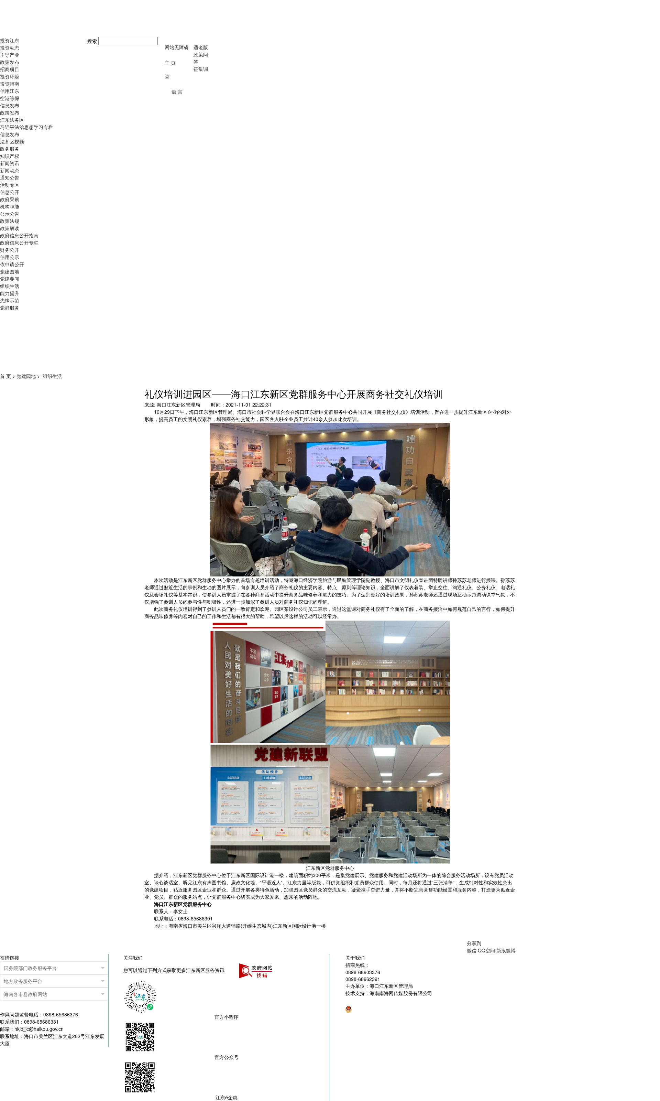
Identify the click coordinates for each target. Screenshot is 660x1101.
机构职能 (9, 206)
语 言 (177, 91)
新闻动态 (9, 170)
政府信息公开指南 (19, 235)
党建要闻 (9, 278)
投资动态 (9, 47)
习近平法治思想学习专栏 (26, 126)
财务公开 (9, 249)
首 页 (5, 376)
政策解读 (9, 228)
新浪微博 (506, 950)
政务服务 (9, 148)
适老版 (201, 47)
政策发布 (9, 61)
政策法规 (9, 220)
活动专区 (9, 184)
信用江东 (9, 90)
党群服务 (9, 307)
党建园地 (9, 271)
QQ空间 (486, 950)
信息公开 (9, 191)
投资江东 (9, 40)
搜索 (92, 40)
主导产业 (9, 54)
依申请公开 (12, 264)
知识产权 (9, 155)
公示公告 (9, 213)
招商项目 (9, 69)
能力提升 (9, 293)
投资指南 (9, 83)
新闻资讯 (9, 163)
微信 (471, 950)
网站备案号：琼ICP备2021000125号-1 (387, 1000)
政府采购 (9, 199)
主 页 (170, 62)
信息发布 (9, 105)
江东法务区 (12, 119)
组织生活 (9, 285)
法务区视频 (12, 141)
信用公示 (9, 256)
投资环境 (9, 76)
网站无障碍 (177, 47)
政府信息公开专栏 (19, 242)
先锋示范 (9, 300)
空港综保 (9, 98)
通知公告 (9, 177)
